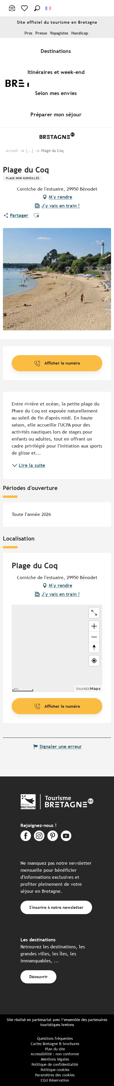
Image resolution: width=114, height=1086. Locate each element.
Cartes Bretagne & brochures (55, 1044)
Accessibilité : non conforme (55, 1054)
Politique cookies (55, 1070)
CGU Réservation (55, 1080)
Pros (28, 33)
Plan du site (55, 1049)
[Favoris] (25, 8)
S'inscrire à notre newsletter (56, 907)
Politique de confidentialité (55, 1064)
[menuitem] (57, 50)
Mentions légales (55, 1059)
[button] (37, 8)
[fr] (48, 8)
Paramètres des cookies (55, 1075)
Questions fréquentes (55, 1038)
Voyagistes (59, 33)
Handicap (79, 33)
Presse (41, 33)
